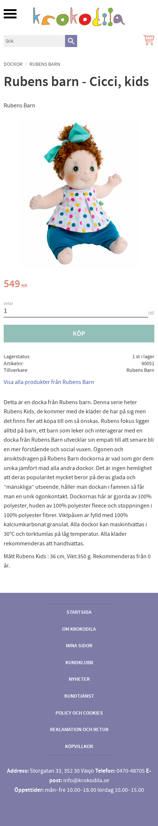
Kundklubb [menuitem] (79, 662)
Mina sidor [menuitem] (79, 645)
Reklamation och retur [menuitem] (79, 729)
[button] (10, 13)
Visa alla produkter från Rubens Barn (49, 382)
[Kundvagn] (147, 41)
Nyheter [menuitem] (79, 679)
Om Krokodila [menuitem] (79, 629)
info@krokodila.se (86, 780)
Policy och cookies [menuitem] (79, 713)
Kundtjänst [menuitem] (79, 696)
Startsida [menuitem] (79, 612)
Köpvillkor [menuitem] (79, 746)
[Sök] (71, 41)
